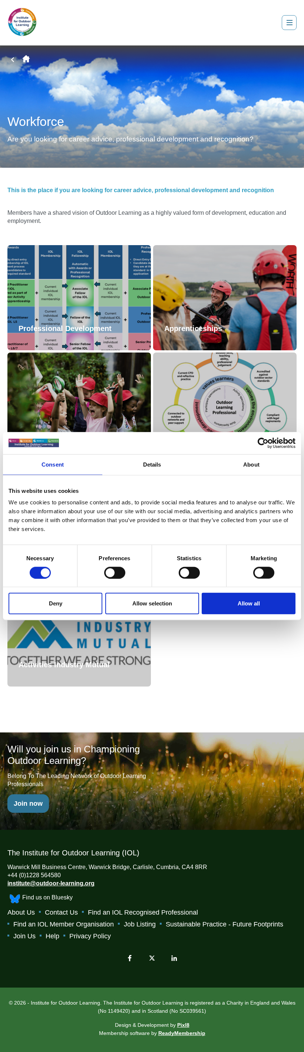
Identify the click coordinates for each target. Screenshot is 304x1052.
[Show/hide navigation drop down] (289, 22)
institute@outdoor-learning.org (51, 883)
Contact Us (61, 912)
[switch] (114, 572)
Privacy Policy (90, 936)
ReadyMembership (181, 1033)
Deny (55, 603)
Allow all (249, 603)
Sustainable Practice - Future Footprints (224, 924)
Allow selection (152, 603)
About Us (21, 912)
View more (79, 297)
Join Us (24, 936)
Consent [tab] (53, 464)
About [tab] (251, 464)
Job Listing (140, 924)
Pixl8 (183, 1025)
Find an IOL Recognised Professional (143, 912)
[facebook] (129, 958)
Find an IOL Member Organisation (63, 924)
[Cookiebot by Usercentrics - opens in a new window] (263, 442)
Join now (28, 803)
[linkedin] (174, 958)
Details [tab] (152, 464)
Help (52, 936)
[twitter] (152, 958)
